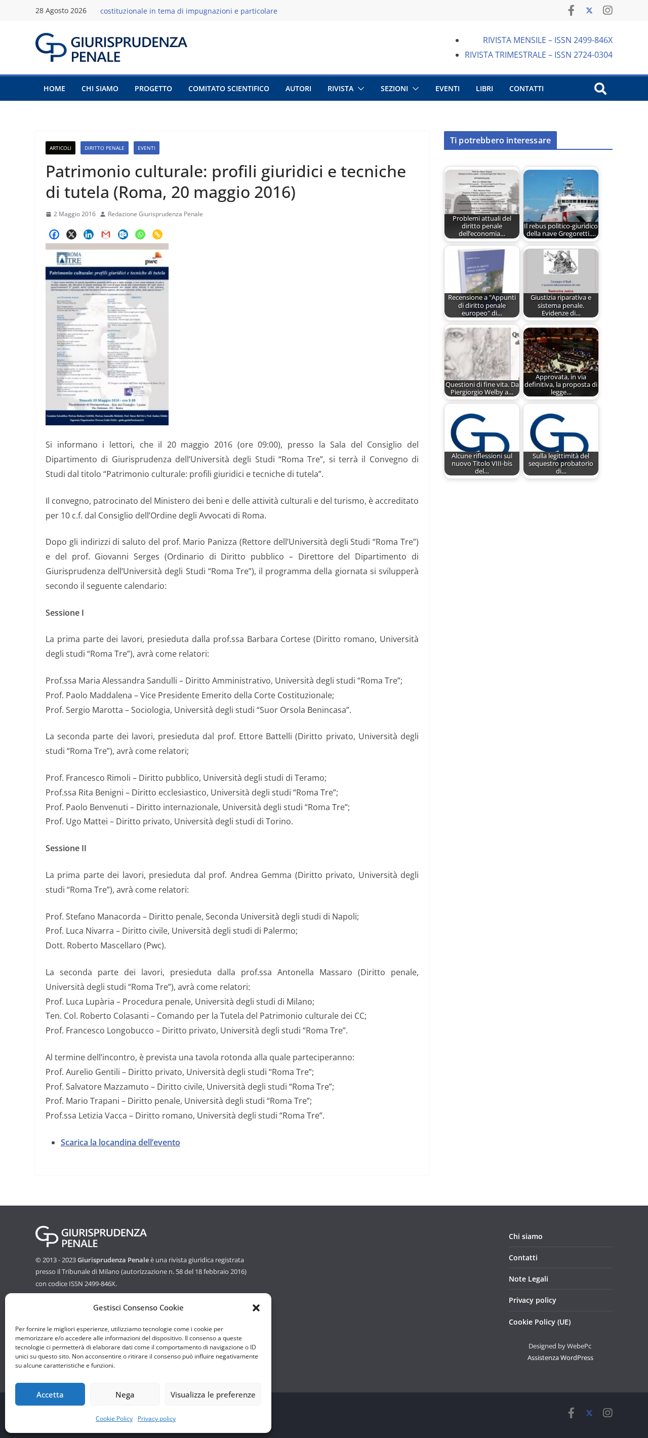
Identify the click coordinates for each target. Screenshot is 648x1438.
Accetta (50, 1394)
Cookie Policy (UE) (540, 1322)
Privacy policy (157, 1418)
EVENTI (447, 88)
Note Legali (528, 1279)
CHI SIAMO (100, 88)
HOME (54, 88)
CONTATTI (526, 88)
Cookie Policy (114, 1418)
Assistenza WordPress (560, 1357)
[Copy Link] (157, 234)
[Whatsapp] (140, 234)
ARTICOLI (60, 147)
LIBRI (484, 88)
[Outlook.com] (123, 234)
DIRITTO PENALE (105, 147)
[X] (71, 234)
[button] (256, 1308)
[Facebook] (54, 234)
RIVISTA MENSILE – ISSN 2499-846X (548, 40)
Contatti (523, 1257)
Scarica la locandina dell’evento (120, 1142)
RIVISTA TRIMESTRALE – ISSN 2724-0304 (539, 54)
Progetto (153, 88)
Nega (125, 1394)
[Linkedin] (88, 234)
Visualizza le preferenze (213, 1394)
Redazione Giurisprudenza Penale (155, 214)
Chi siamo (526, 1236)
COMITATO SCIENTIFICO (228, 88)
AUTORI (298, 88)
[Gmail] (105, 234)
